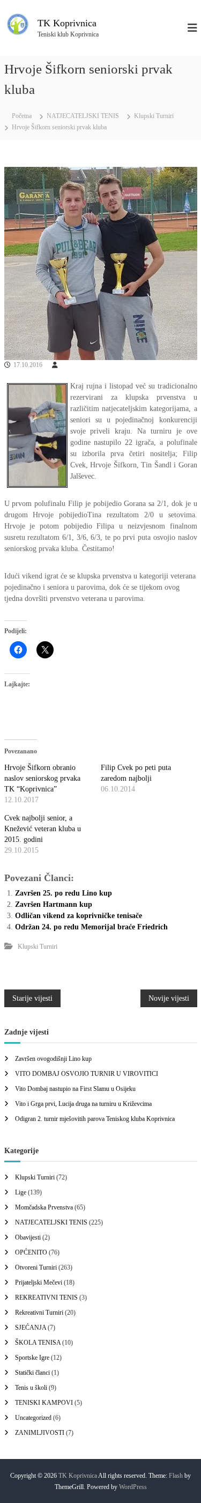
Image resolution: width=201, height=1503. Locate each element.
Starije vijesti (32, 998)
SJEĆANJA (30, 1327)
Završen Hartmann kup (53, 904)
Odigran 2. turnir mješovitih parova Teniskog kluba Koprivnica (95, 1119)
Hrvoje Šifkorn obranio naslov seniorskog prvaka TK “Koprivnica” (42, 778)
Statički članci (32, 1372)
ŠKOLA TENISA (38, 1342)
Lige (20, 1192)
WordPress (133, 1487)
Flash (176, 1475)
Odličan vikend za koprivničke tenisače (78, 916)
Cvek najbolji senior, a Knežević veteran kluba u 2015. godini (42, 829)
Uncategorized (33, 1417)
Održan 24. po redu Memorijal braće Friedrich (91, 927)
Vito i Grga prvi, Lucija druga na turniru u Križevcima (83, 1104)
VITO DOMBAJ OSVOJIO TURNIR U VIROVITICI (86, 1073)
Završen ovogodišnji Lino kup (53, 1058)
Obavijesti (28, 1237)
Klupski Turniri (154, 116)
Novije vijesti (168, 998)
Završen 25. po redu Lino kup (63, 893)
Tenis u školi (31, 1387)
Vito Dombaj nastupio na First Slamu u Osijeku (75, 1089)
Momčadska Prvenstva (44, 1207)
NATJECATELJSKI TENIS (83, 116)
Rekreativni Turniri (39, 1312)
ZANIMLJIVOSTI (39, 1432)
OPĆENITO (31, 1252)
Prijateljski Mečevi (38, 1282)
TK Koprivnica (67, 23)
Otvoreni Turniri (36, 1267)
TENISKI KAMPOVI (44, 1402)
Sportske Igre (32, 1357)
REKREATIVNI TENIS (46, 1297)
